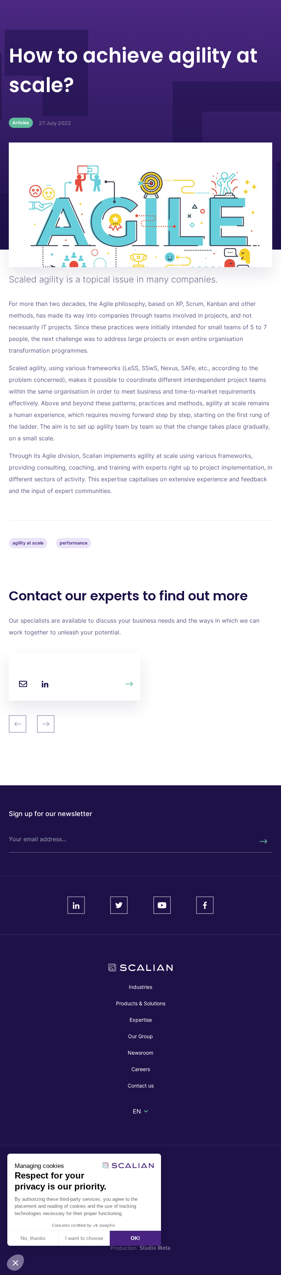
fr (136, 1120)
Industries (140, 987)
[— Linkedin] (45, 683)
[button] (15, 1262)
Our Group (140, 1036)
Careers (140, 1069)
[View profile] (129, 684)
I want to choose (84, 1238)
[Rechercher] (263, 841)
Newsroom (140, 1053)
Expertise (141, 1020)
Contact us (141, 1085)
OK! (135, 1238)
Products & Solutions (140, 1003)
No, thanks (32, 1238)
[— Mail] (23, 684)
